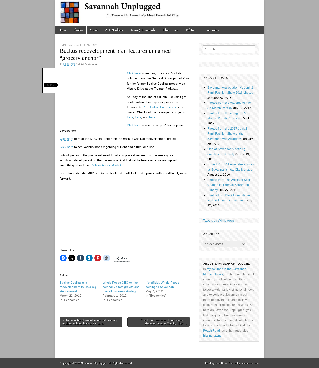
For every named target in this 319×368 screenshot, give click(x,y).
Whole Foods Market (106, 165)
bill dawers (69, 63)
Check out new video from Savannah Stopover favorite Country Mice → (164, 322)
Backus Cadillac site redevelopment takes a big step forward (78, 287)
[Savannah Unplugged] (159, 13)
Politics (191, 30)
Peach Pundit (212, 330)
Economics (211, 30)
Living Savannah (143, 30)
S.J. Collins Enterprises (160, 107)
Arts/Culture (114, 30)
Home (63, 30)
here (130, 117)
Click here (134, 73)
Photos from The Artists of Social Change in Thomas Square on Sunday (229, 185)
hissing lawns (212, 335)
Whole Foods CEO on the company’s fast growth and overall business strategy (121, 287)
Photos (78, 30)
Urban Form (170, 30)
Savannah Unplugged (94, 363)
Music (94, 30)
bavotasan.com (250, 363)
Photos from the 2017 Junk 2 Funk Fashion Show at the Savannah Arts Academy (227, 133)
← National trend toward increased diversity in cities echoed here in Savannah (89, 322)
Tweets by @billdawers (219, 220)
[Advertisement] (92, 97)
